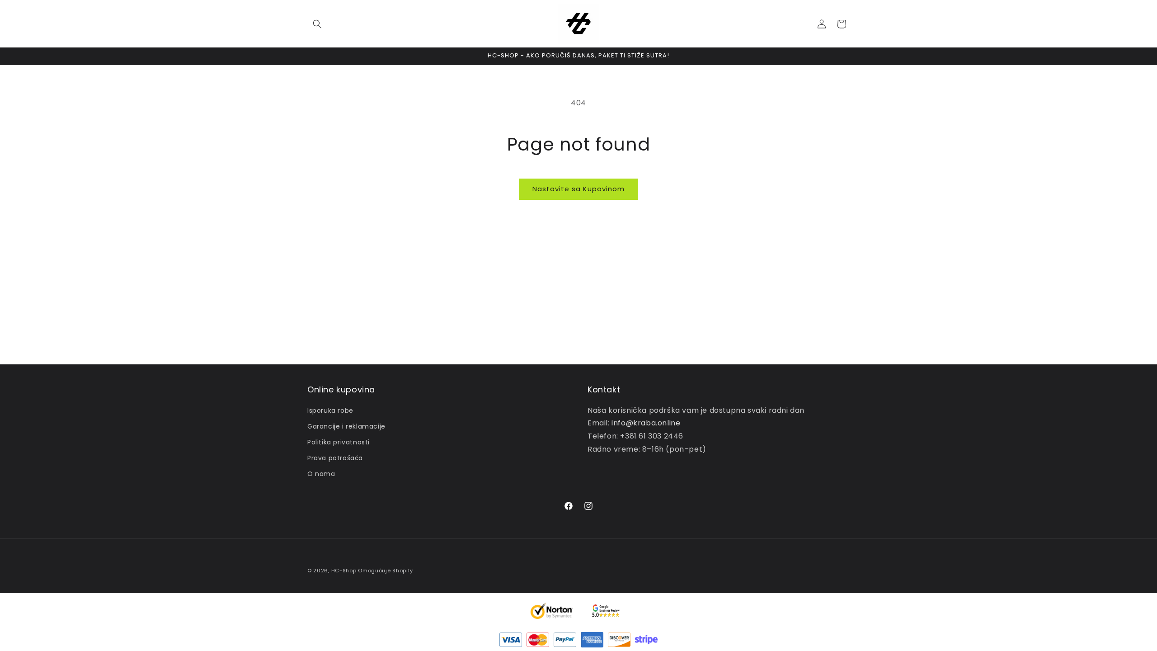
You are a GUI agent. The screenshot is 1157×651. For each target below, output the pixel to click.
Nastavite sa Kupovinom (578, 188)
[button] (317, 24)
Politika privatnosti (338, 442)
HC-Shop (344, 570)
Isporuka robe (330, 410)
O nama (321, 473)
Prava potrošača (335, 457)
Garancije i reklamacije (346, 426)
